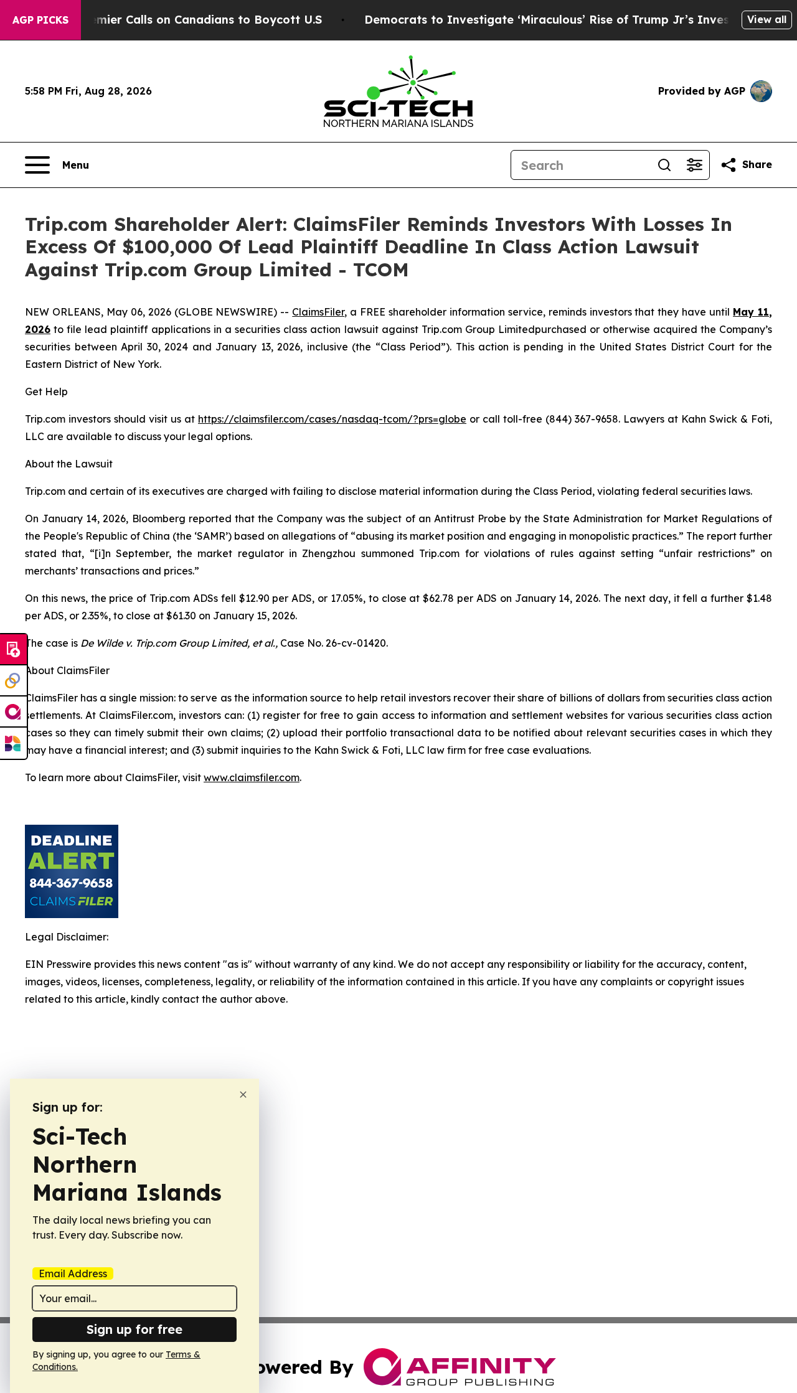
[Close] (243, 1094)
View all (766, 19)
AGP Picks (40, 20)
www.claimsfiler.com (251, 777)
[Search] (664, 165)
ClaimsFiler (318, 312)
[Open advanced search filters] (694, 165)
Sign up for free (134, 1329)
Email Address (73, 1273)
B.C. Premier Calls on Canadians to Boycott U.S (187, 19)
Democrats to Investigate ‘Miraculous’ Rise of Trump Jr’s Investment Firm (578, 19)
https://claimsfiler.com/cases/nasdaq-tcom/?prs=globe (332, 419)
